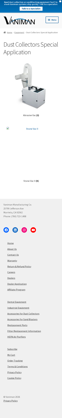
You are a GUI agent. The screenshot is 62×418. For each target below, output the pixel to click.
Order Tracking (15, 360)
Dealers (11, 278)
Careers (11, 272)
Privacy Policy (14, 372)
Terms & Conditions (17, 366)
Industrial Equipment (18, 307)
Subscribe (12, 349)
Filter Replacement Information (24, 331)
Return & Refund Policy (19, 266)
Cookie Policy (14, 378)
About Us (12, 249)
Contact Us (13, 254)
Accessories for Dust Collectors (23, 313)
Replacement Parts (17, 325)
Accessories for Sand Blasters (22, 319)
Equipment (19, 32)
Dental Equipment (16, 301)
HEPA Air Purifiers (16, 336)
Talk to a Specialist (31, 8)
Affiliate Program (16, 289)
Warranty (12, 260)
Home (9, 32)
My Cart (11, 354)
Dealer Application (17, 283)
